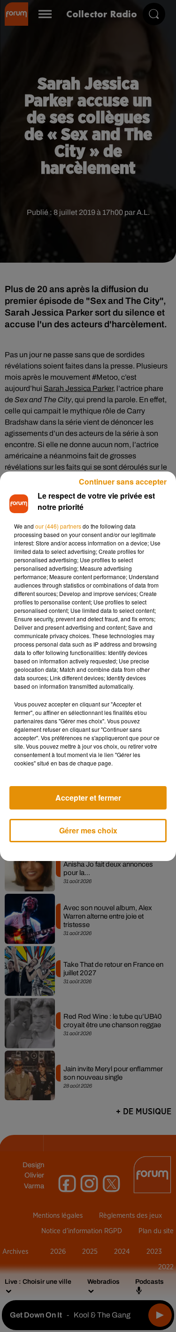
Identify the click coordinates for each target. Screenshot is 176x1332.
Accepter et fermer (88, 797)
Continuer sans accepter (123, 481)
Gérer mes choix (88, 830)
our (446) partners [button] (58, 526)
